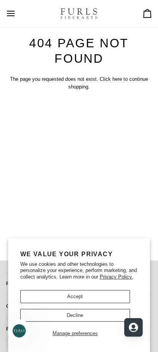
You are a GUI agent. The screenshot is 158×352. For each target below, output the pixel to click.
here (117, 79)
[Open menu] (17, 13)
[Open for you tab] (133, 327)
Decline (75, 315)
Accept (75, 296)
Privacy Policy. (116, 277)
